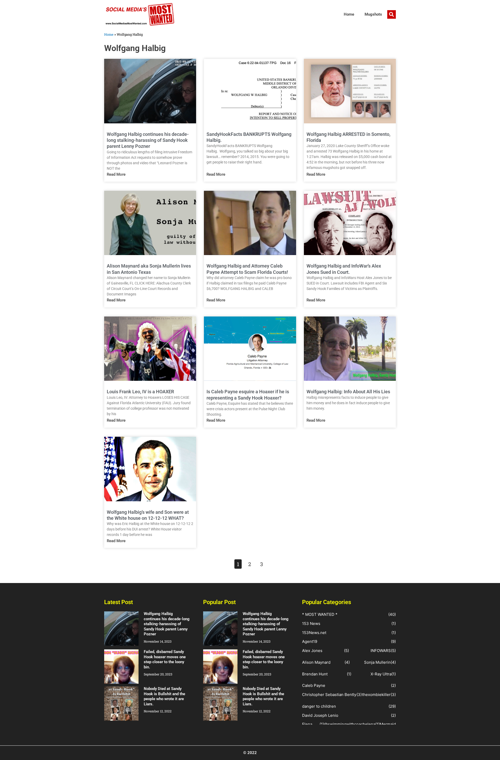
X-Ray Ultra (381, 674)
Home (349, 14)
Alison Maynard (316, 662)
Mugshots (373, 14)
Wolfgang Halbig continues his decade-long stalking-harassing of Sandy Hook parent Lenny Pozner (148, 140)
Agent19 (309, 641)
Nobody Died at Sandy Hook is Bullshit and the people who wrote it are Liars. (164, 696)
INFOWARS (381, 650)
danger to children (319, 706)
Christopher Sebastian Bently (329, 694)
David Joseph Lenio (320, 715)
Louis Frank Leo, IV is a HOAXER (140, 391)
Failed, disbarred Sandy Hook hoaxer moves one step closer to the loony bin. (165, 659)
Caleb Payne (313, 685)
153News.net (314, 632)
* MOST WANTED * (320, 614)
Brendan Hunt (315, 674)
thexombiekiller (376, 694)
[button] (391, 14)
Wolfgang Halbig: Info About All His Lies (348, 391)
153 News (311, 623)
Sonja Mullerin (377, 662)
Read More (116, 174)
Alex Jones (312, 650)
